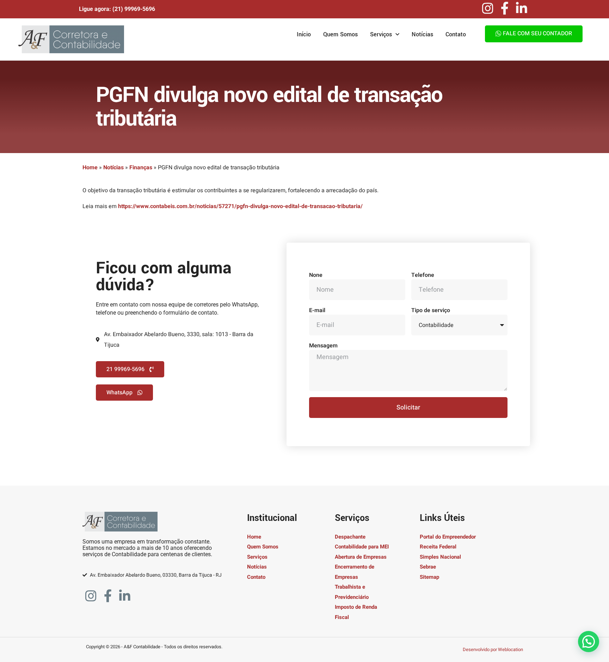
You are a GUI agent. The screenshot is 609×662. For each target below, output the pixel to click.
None (315, 275)
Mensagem (323, 345)
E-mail (317, 310)
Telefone (422, 275)
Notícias (422, 34)
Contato (455, 34)
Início (304, 34)
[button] (588, 641)
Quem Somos (340, 34)
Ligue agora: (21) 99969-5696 (117, 9)
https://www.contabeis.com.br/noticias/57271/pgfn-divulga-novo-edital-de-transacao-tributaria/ (240, 206)
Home (90, 167)
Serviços (381, 34)
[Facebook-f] (504, 8)
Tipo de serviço (430, 310)
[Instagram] (487, 8)
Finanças (140, 167)
